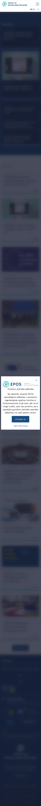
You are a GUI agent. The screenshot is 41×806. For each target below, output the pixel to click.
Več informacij (20, 426)
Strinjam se (20, 419)
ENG (33, 9)
